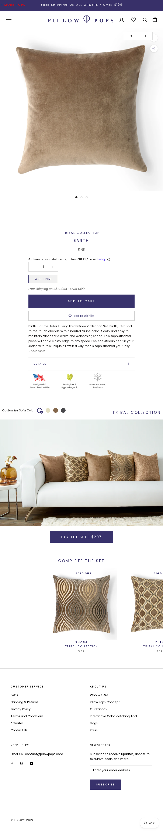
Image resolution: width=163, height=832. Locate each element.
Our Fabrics (98, 709)
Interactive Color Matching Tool (113, 716)
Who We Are (99, 695)
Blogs (94, 723)
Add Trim (43, 279)
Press (94, 730)
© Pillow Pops (22, 820)
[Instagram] (21, 763)
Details (40, 364)
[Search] (145, 19)
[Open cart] (155, 19)
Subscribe (105, 784)
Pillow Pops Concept (105, 702)
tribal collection (81, 233)
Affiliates (17, 723)
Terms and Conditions (27, 716)
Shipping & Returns (24, 702)
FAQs (14, 695)
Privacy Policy (21, 709)
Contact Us (19, 730)
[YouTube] (31, 763)
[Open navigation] (8, 19)
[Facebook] (12, 763)
